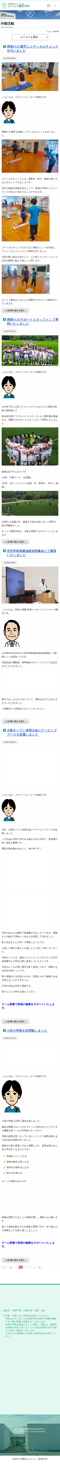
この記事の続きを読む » (15, 310)
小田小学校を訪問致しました (27, 1030)
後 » (40, 1267)
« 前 (10, 1267)
